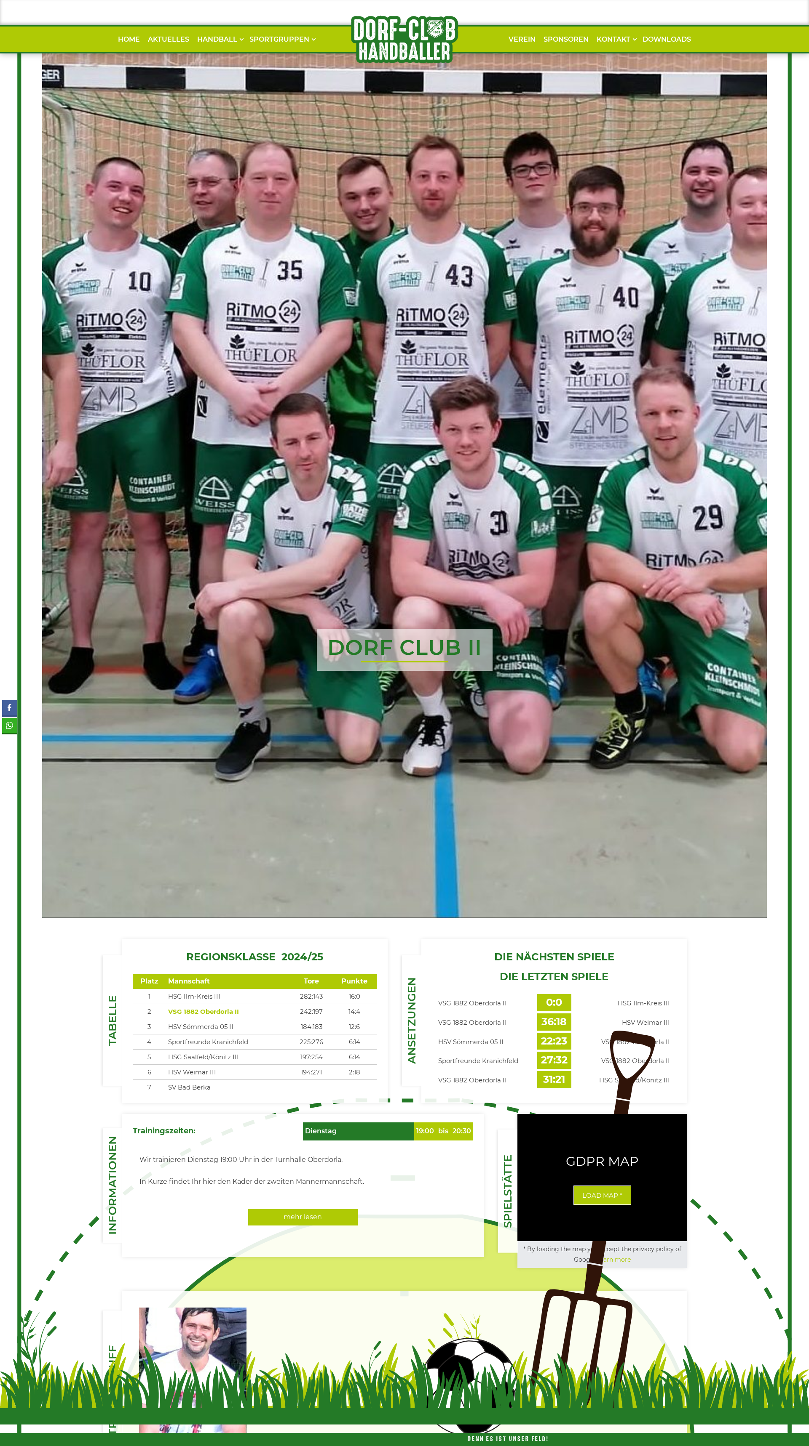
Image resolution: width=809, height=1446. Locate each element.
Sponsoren (566, 39)
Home (129, 39)
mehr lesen (303, 1217)
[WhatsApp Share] (9, 725)
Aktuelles (168, 39)
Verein (522, 39)
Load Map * (602, 1195)
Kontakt (613, 39)
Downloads (667, 39)
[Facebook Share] (9, 707)
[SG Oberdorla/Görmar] (404, 39)
